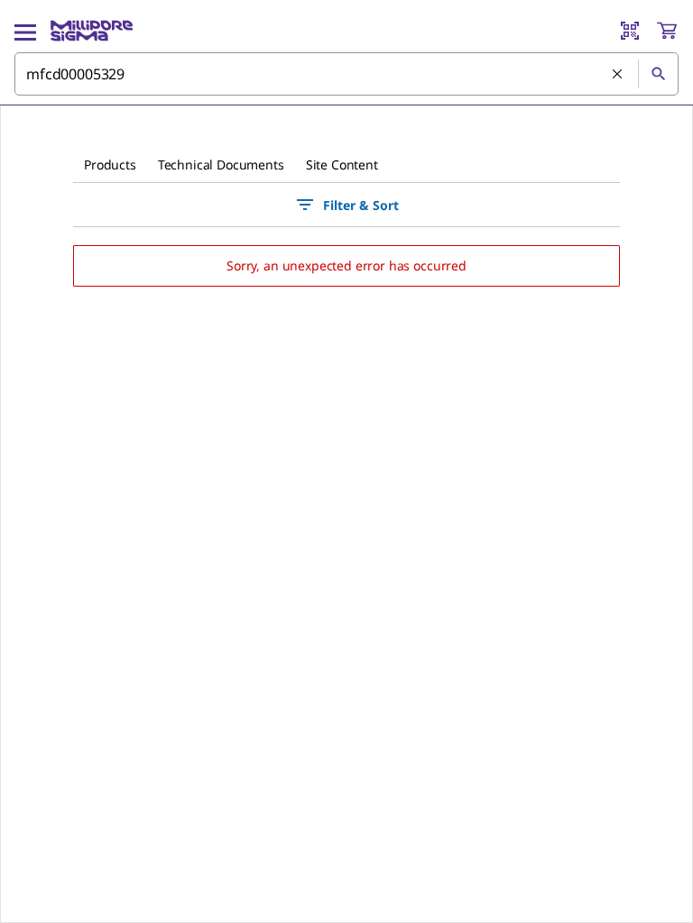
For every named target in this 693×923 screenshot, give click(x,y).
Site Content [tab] (342, 164)
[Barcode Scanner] (630, 30)
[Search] (658, 73)
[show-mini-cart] (667, 30)
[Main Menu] (25, 30)
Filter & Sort (361, 205)
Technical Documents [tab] (221, 164)
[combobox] (346, 74)
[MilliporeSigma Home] (92, 30)
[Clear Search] (618, 74)
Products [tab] (110, 164)
